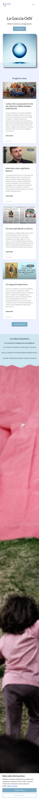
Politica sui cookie (12, 786)
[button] (33, 4)
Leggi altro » (10, 135)
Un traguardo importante (17, 284)
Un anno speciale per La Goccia (19, 228)
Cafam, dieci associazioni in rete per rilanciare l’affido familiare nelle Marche (19, 106)
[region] (19, 786)
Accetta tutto (19, 790)
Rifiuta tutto (19, 795)
